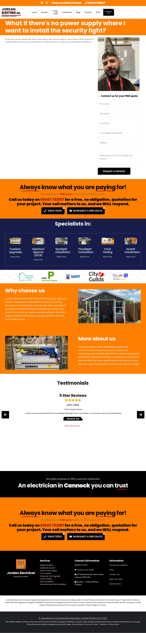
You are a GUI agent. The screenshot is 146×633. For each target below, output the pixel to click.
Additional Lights (46, 565)
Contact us (108, 12)
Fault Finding (107, 250)
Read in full (73, 418)
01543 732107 (96, 3)
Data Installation (47, 581)
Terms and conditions (118, 565)
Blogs (78, 12)
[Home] (21, 564)
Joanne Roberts (73, 405)
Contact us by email (85, 570)
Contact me (114, 574)
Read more (15, 257)
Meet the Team (115, 579)
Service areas (115, 584)
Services (45, 14)
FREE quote (66, 194)
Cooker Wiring (46, 579)
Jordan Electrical (11, 11)
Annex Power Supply (48, 570)
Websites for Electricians (109, 624)
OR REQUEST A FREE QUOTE (87, 210)
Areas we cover (55, 12)
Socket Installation (132, 250)
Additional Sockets (47, 568)
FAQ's (98, 12)
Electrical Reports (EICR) (38, 252)
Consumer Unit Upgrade (50, 576)
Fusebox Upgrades (15, 250)
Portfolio (88, 12)
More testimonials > (73, 426)
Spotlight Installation (62, 250)
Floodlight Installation (85, 250)
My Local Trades (91, 624)
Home (34, 12)
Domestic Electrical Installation (53, 584)
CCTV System (45, 573)
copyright (136, 622)
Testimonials (67, 12)
